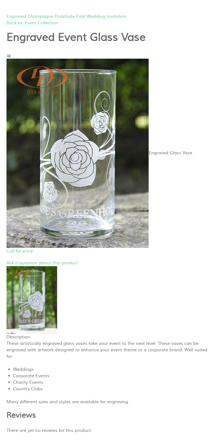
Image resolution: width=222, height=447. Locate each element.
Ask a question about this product (42, 263)
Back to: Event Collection (32, 23)
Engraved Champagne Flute (35, 16)
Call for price (19, 251)
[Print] (8, 55)
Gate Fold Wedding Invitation (95, 16)
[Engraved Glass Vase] (31, 299)
